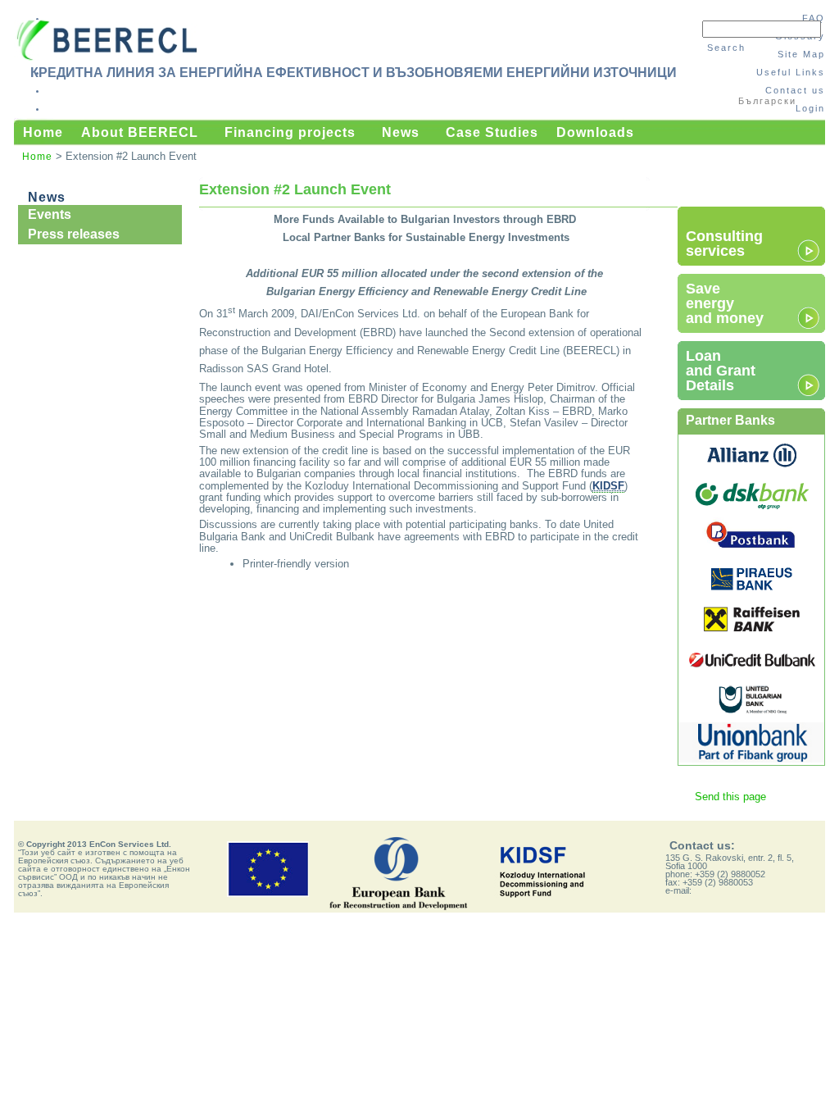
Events (49, 214)
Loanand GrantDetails (720, 371)
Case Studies (492, 132)
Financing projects (290, 132)
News (401, 132)
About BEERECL (139, 132)
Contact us (795, 90)
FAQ (813, 18)
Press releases (74, 234)
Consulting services (724, 243)
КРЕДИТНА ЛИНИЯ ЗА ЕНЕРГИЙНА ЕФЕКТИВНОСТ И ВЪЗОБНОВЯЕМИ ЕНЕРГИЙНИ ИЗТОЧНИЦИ (353, 73)
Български (767, 101)
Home (43, 132)
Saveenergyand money (725, 303)
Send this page (730, 796)
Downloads (595, 132)
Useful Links (790, 72)
